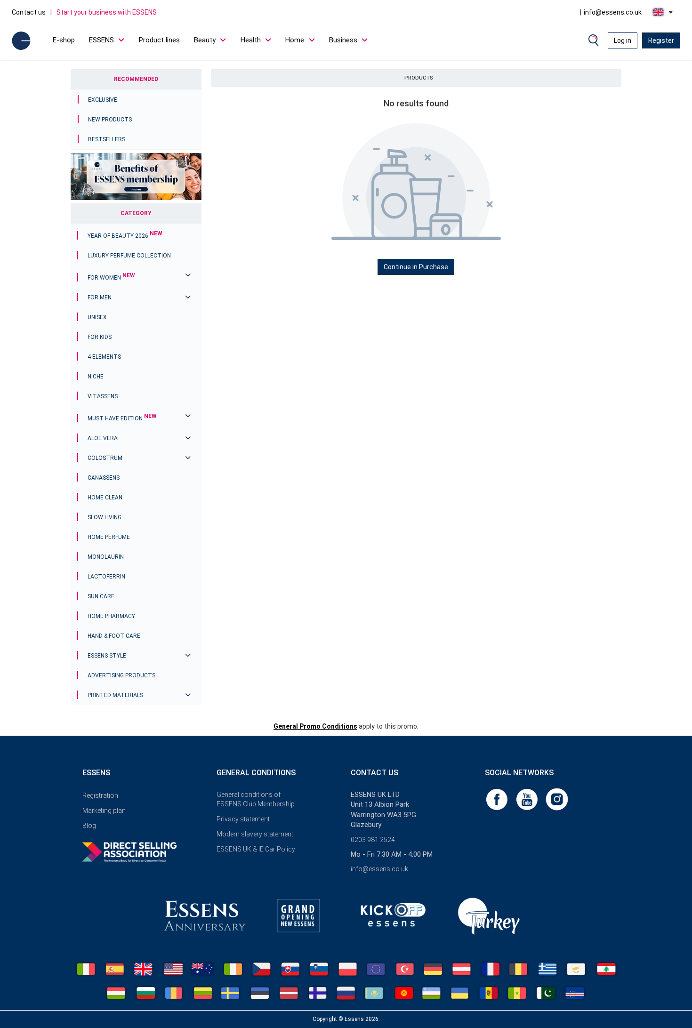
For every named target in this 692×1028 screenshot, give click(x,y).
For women (111, 277)
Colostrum (105, 458)
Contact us (29, 12)
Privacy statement (243, 819)
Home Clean (105, 497)
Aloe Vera (103, 438)
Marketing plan (104, 810)
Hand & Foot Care (114, 636)
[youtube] (527, 799)
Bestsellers (106, 139)
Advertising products (121, 675)
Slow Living (104, 517)
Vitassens (103, 396)
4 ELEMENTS (104, 356)
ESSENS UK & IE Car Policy (256, 849)
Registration (100, 795)
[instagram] (557, 799)
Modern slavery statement (255, 834)
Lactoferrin (106, 576)
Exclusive (102, 99)
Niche (96, 376)
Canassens (104, 477)
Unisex (97, 317)
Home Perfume (109, 537)
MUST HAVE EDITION (122, 418)
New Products (110, 119)
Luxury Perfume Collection (129, 255)
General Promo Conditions (315, 726)
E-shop (64, 40)
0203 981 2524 (373, 839)
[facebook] (497, 799)
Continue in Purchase (416, 267)
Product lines (159, 40)
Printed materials (115, 695)
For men (100, 297)
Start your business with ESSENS (106, 12)
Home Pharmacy (111, 616)
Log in (622, 40)
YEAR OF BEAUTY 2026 (125, 236)
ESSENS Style (107, 655)
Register (661, 40)
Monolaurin (106, 557)
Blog (89, 825)
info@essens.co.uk (613, 12)
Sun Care (101, 596)
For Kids (100, 337)
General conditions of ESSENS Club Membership (256, 799)
